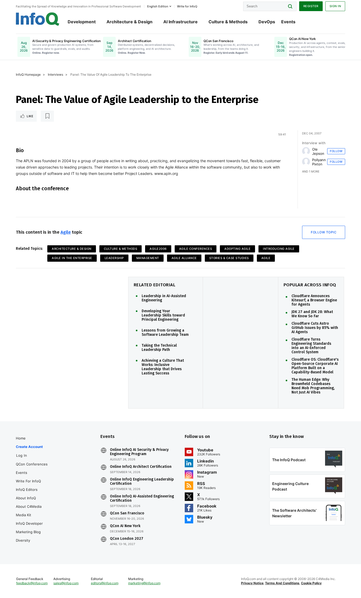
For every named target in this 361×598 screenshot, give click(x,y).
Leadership (114, 258)
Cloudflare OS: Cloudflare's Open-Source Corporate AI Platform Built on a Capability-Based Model (315, 365)
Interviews (55, 74)
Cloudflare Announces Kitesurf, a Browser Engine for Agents (314, 300)
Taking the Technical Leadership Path (159, 347)
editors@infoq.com (104, 583)
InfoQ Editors (27, 489)
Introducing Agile (279, 249)
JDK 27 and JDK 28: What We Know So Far (312, 314)
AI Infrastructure (180, 21)
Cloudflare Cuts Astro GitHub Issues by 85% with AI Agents (314, 327)
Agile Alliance (184, 258)
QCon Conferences (32, 464)
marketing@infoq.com (144, 583)
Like (30, 116)
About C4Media (28, 506)
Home (21, 438)
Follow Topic (323, 232)
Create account (29, 447)
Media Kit (23, 515)
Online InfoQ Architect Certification (141, 467)
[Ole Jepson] (306, 151)
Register (310, 6)
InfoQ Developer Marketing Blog (29, 527)
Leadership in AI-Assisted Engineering (164, 298)
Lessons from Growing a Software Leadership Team (165, 332)
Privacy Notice (252, 583)
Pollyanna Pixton (320, 162)
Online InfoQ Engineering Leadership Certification (142, 481)
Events (288, 21)
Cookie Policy (311, 583)
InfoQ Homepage (28, 74)
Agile (66, 232)
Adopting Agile (237, 249)
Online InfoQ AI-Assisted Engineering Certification (142, 498)
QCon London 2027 (126, 539)
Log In (21, 455)
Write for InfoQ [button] (187, 6)
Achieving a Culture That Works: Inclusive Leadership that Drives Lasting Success (163, 367)
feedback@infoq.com (32, 583)
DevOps (266, 21)
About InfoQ (26, 498)
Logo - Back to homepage (37, 19)
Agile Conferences (195, 249)
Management (147, 258)
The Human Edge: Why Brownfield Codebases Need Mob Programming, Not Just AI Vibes (313, 386)
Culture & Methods (228, 21)
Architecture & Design (129, 21)
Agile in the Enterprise (72, 258)
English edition (157, 6)
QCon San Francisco (127, 513)
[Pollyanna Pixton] (306, 162)
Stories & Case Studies (229, 258)
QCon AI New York (125, 526)
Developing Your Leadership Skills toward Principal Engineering (163, 315)
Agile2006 (158, 249)
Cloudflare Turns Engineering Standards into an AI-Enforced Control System (311, 345)
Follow (336, 151)
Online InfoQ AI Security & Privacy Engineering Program (139, 452)
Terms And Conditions (282, 583)
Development (82, 21)
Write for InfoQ (28, 481)
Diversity (23, 540)
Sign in (335, 6)
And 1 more (311, 171)
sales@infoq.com (65, 583)
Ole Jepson (318, 151)
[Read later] (47, 116)
